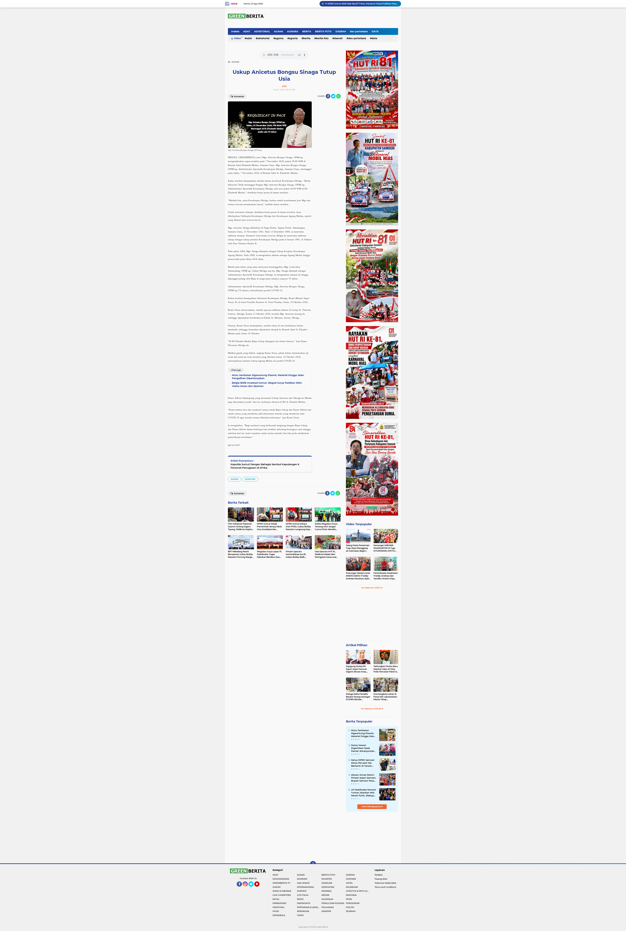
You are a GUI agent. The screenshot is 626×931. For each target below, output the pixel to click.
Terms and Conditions (385, 887)
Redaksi (378, 875)
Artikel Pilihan (356, 645)
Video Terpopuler (359, 524)
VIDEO (300, 915)
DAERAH (340, 31)
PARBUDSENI (279, 903)
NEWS (300, 899)
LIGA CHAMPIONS (282, 895)
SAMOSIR (326, 911)
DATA (375, 31)
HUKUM (276, 887)
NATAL (276, 899)
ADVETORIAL (262, 31)
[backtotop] (313, 864)
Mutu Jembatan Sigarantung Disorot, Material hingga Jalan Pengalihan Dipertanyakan (361, 3)
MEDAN (325, 895)
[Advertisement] (372, 616)
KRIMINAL (326, 891)
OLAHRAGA (327, 899)
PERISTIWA (278, 907)
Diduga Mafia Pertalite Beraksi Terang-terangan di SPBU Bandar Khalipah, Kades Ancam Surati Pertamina (358, 697)
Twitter (252, 888)
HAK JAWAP (303, 883)
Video (237, 38)
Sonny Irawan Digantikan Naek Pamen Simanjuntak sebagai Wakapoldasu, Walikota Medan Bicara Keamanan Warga (363, 748)
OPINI (349, 899)
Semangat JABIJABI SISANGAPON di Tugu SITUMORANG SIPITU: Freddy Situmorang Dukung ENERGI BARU (384, 548)
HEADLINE (250, 479)
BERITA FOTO (323, 31)
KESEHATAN (327, 887)
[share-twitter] (333, 96)
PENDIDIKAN (352, 903)
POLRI (276, 911)
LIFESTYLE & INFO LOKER (358, 891)
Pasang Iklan (381, 879)
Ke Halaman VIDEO (371, 587)
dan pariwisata (359, 31)
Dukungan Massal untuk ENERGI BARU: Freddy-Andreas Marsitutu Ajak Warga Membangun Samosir (358, 576)
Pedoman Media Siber (385, 883)
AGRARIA (292, 31)
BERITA (306, 31)
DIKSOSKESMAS (281, 879)
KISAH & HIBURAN (282, 891)
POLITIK (350, 907)
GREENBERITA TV (281, 883)
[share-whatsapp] (338, 96)
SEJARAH (351, 911)
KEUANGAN (352, 887)
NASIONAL (351, 895)
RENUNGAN (303, 911)
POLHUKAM (327, 907)
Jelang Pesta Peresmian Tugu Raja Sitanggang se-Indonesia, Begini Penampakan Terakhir (357, 548)
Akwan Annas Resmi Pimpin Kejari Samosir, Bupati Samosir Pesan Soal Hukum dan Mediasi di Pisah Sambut (363, 777)
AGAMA (278, 31)
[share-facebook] (328, 96)
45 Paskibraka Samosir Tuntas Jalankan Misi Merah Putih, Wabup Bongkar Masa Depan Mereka (363, 792)
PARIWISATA (303, 903)
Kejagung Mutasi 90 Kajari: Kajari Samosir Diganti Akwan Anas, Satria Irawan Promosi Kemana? (357, 669)
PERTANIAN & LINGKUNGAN (309, 907)
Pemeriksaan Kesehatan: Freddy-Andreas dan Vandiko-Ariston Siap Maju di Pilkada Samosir (385, 576)
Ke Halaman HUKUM (371, 708)
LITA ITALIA (302, 895)
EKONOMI (302, 879)
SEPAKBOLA (279, 915)
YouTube (259, 888)
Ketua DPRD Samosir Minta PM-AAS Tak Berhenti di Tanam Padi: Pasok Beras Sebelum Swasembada (363, 763)
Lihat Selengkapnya (371, 806)
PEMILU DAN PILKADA (332, 903)
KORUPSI (301, 891)
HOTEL (349, 883)
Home (234, 3)
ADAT (246, 31)
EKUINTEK (326, 879)
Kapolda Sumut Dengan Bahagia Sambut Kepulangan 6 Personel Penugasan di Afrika (265, 466)
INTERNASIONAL (305, 887)
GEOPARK (351, 879)
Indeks (235, 31)
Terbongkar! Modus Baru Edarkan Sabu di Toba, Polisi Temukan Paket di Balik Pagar (385, 669)
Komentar (239, 96)
